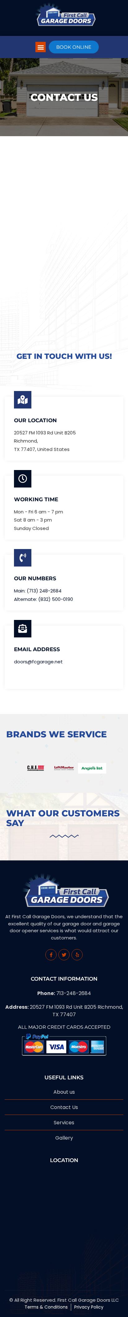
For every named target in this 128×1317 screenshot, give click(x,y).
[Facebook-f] (51, 954)
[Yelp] (77, 954)
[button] (40, 47)
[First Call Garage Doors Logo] (64, 13)
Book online (73, 47)
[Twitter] (64, 954)
